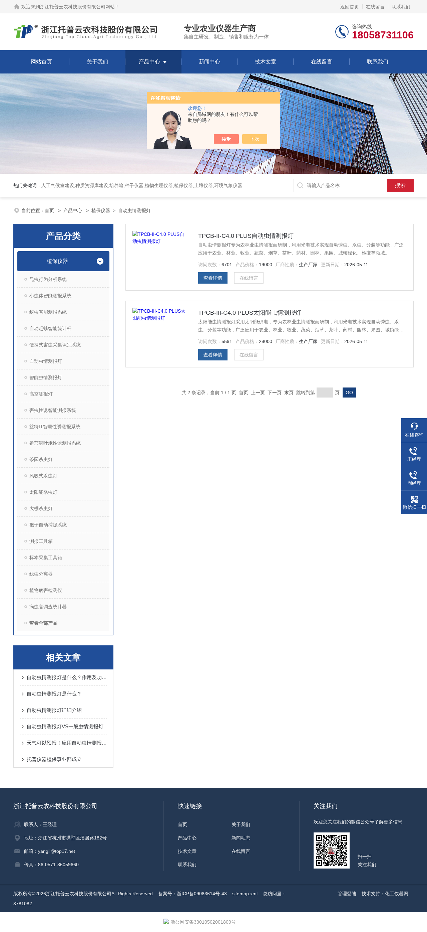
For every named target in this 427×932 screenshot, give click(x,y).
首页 (50, 210)
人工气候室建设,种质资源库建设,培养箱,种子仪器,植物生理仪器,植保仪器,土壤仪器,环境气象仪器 (141, 185)
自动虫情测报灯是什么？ (54, 693)
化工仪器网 (396, 893)
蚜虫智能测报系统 (48, 312)
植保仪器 (100, 210)
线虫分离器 (41, 574)
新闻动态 (241, 837)
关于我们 (97, 61)
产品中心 (149, 61)
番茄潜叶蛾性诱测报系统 (55, 443)
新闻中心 (209, 61)
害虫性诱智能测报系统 (52, 410)
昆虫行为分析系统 (48, 279)
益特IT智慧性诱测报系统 (54, 426)
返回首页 (349, 6)
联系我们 (401, 6)
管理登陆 (347, 893)
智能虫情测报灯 (45, 377)
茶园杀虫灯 (41, 459)
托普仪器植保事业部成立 (54, 759)
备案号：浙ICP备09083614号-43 (192, 893)
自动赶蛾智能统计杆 (50, 328)
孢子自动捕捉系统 (48, 524)
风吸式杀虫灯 (43, 475)
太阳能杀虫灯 (43, 492)
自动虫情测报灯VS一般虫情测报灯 (65, 726)
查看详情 (212, 278)
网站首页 (41, 61)
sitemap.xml (245, 893)
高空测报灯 (41, 394)
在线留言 (375, 6)
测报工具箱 (41, 541)
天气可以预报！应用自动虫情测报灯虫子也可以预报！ (67, 743)
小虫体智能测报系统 (50, 295)
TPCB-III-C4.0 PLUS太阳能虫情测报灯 (249, 312)
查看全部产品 (43, 623)
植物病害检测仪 (45, 590)
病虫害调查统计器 (48, 606)
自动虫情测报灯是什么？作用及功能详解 (67, 677)
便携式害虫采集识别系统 (55, 344)
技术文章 (265, 61)
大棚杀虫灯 (41, 508)
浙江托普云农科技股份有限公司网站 (77, 6)
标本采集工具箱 (45, 557)
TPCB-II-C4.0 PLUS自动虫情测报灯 (246, 235)
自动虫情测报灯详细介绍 (54, 710)
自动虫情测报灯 (134, 210)
